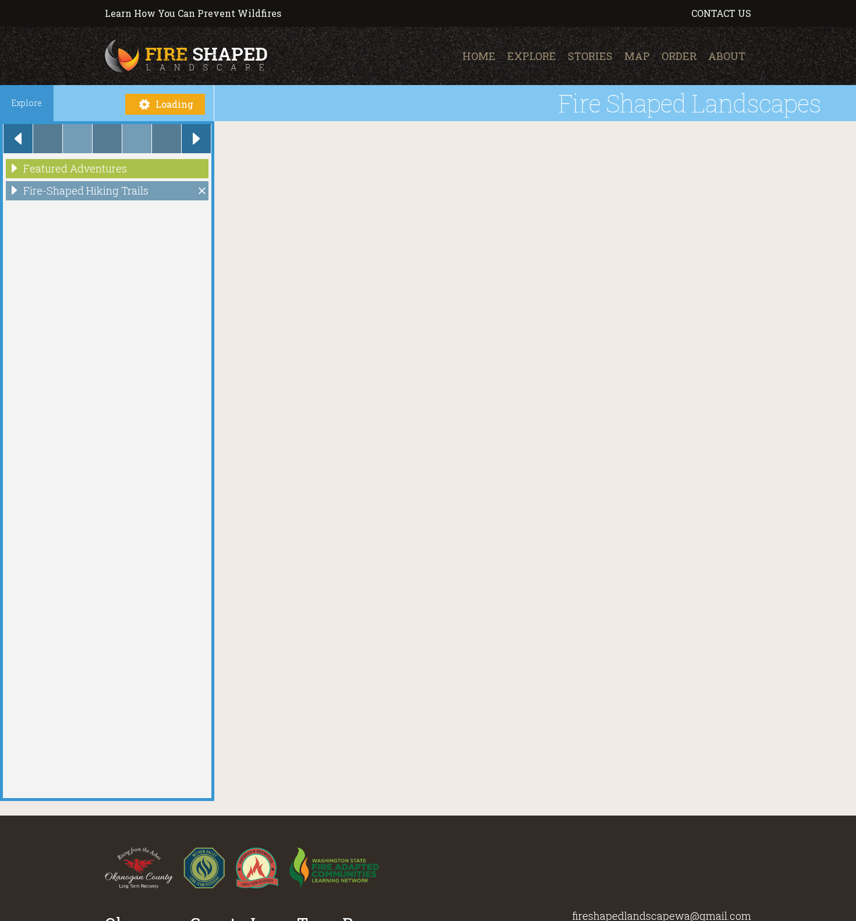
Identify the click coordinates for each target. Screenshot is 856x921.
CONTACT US (721, 13)
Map (637, 56)
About (726, 56)
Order (679, 56)
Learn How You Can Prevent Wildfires (193, 13)
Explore (531, 56)
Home (479, 56)
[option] (47, 138)
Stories (590, 56)
